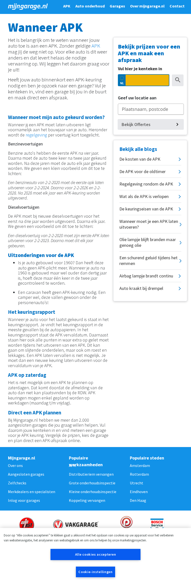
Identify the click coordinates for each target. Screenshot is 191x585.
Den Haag (138, 500)
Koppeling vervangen (87, 500)
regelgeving (36, 135)
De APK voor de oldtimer (142, 171)
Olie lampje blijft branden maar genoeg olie (147, 242)
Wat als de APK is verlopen (144, 196)
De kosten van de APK (139, 159)
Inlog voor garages (24, 500)
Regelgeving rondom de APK (146, 184)
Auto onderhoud (90, 5)
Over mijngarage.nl (147, 5)
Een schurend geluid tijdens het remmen (148, 260)
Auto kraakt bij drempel (141, 288)
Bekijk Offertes (136, 124)
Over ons (15, 465)
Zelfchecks (17, 482)
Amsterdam (140, 465)
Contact (177, 5)
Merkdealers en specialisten (31, 491)
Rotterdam (139, 474)
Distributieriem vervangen (91, 474)
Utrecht (136, 482)
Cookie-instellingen (95, 572)
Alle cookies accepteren (95, 554)
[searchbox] (151, 109)
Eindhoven (139, 491)
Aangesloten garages (26, 474)
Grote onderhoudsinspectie (92, 482)
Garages (117, 5)
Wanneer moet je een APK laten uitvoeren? (148, 224)
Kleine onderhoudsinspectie (92, 491)
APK (66, 5)
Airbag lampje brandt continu (146, 276)
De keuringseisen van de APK (146, 209)
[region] (95, 556)
